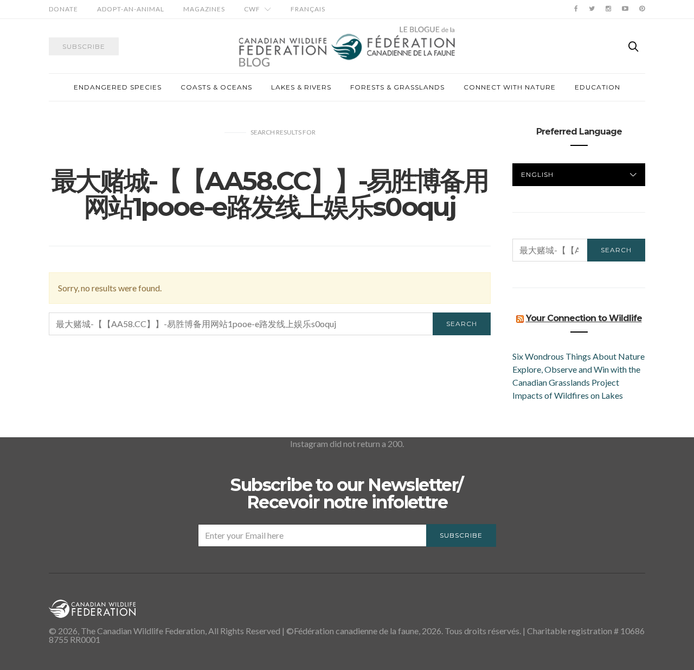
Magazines (204, 9)
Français (308, 9)
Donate (63, 9)
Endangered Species (118, 87)
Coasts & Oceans (216, 87)
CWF (252, 9)
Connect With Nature (510, 87)
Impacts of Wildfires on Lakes (567, 395)
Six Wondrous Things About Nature (578, 356)
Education (597, 87)
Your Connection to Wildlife (584, 318)
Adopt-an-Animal (130, 9)
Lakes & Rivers (301, 87)
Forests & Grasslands (397, 87)
